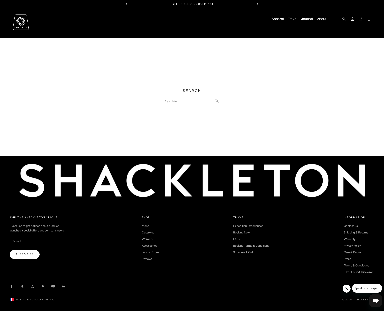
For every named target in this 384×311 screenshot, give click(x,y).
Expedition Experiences (248, 226)
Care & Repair (352, 252)
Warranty (349, 239)
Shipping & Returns (356, 232)
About (321, 19)
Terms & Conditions (356, 265)
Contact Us (351, 226)
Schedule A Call (243, 252)
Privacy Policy (352, 245)
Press (347, 259)
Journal (307, 19)
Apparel (278, 19)
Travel (292, 19)
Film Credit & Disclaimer (359, 272)
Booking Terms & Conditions (251, 245)
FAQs (236, 239)
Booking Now (241, 232)
